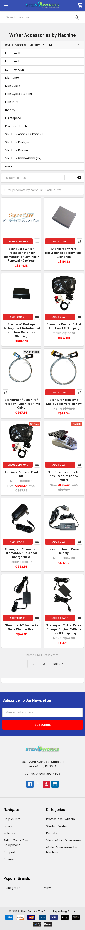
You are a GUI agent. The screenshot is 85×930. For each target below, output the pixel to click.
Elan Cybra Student (18, 94)
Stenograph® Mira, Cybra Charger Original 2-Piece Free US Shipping (63, 629)
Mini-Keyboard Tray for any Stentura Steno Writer (64, 476)
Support (9, 852)
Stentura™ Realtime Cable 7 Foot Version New (64, 401)
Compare (37, 241)
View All (49, 888)
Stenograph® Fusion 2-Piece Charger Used (21, 627)
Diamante (12, 77)
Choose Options (18, 241)
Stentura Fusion (16, 150)
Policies (9, 833)
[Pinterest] (46, 784)
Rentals (51, 833)
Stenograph (12, 888)
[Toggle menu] (5, 5)
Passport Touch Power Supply (63, 551)
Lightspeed (13, 118)
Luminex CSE (14, 69)
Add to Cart (60, 241)
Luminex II (12, 53)
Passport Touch (16, 126)
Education (11, 826)
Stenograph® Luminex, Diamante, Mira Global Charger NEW (21, 553)
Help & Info (12, 819)
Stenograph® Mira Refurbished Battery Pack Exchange (63, 252)
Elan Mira (11, 102)
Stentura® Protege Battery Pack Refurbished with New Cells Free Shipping (21, 330)
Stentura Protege (17, 142)
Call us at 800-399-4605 (42, 773)
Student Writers (57, 826)
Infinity (10, 110)
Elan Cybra (12, 85)
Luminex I (12, 61)
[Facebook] (30, 784)
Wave (8, 166)
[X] (38, 784)
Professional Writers (60, 819)
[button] (79, 177)
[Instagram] (55, 784)
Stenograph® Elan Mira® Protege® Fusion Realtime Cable (21, 403)
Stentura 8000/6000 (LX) (23, 158)
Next (56, 664)
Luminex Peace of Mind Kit (21, 474)
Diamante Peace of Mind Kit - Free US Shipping (63, 326)
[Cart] (80, 5)
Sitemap (10, 859)
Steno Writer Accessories (63, 840)
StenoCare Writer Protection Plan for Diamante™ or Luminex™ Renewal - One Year (21, 254)
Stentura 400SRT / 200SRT (24, 134)
